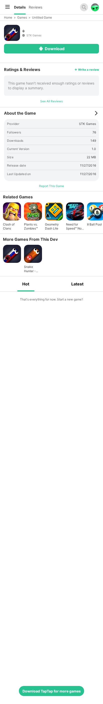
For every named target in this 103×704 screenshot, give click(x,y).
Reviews (35, 7)
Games (22, 17)
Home (8, 17)
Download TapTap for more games (51, 691)
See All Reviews (51, 101)
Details (20, 7)
